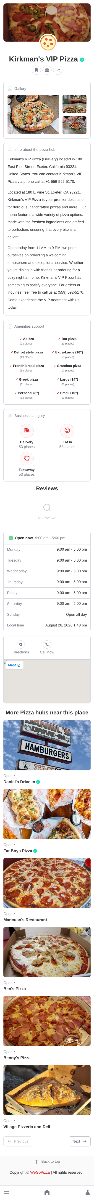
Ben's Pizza (14, 989)
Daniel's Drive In (19, 782)
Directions (21, 652)
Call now (47, 652)
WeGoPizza (40, 1172)
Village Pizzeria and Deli (26, 1127)
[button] (6, 1192)
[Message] (47, 70)
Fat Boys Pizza (17, 851)
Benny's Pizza (17, 1058)
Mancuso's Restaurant (25, 920)
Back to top (50, 1161)
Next (76, 1141)
